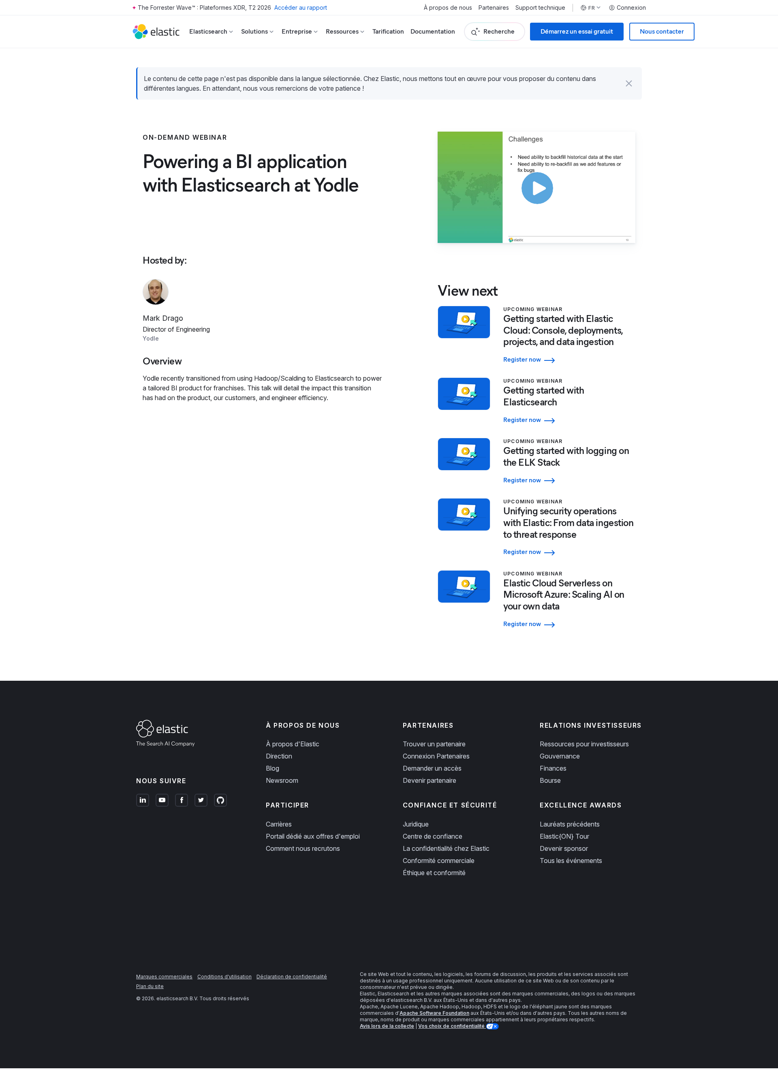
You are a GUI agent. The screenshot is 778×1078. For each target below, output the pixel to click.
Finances (553, 768)
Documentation (432, 31)
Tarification (388, 31)
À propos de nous (448, 8)
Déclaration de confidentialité (291, 977)
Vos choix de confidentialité (452, 1026)
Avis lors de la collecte (387, 1026)
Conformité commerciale (438, 860)
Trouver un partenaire (434, 744)
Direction (279, 756)
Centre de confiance (432, 836)
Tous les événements (571, 860)
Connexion (631, 7)
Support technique (540, 8)
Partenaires (494, 8)
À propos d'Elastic (292, 744)
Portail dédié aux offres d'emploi (313, 836)
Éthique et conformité (434, 873)
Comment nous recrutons (303, 848)
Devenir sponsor (564, 848)
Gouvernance (560, 756)
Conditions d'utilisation (224, 977)
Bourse (550, 780)
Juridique (416, 824)
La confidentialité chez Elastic (446, 848)
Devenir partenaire (429, 780)
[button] (628, 83)
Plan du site (150, 986)
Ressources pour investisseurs (584, 744)
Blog (272, 768)
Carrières (279, 824)
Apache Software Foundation (434, 1013)
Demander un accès (432, 768)
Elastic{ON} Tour (564, 836)
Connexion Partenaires (436, 756)
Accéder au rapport (300, 7)
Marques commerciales (164, 977)
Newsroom (282, 780)
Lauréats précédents (570, 824)
